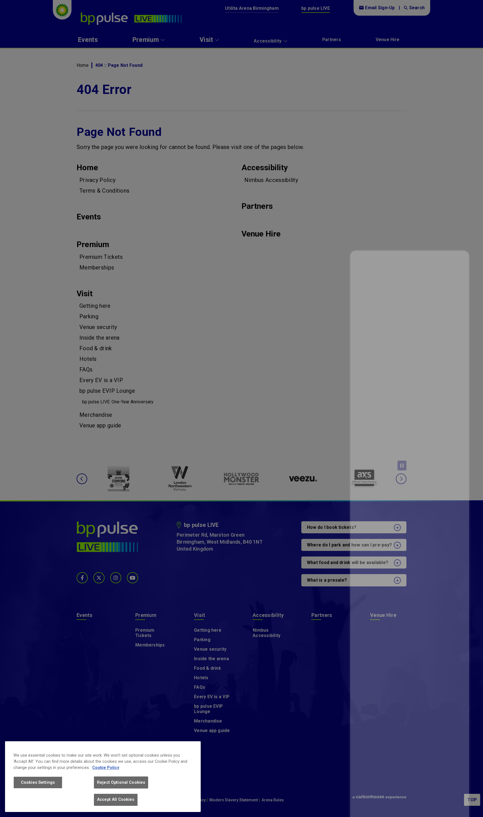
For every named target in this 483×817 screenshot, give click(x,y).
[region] (103, 776)
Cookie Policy (105, 767)
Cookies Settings (38, 782)
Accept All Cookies (115, 799)
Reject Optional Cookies (121, 782)
